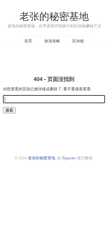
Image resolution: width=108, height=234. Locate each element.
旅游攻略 (52, 41)
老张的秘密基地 (54, 16)
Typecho (69, 157)
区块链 (78, 41)
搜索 (9, 110)
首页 (28, 41)
